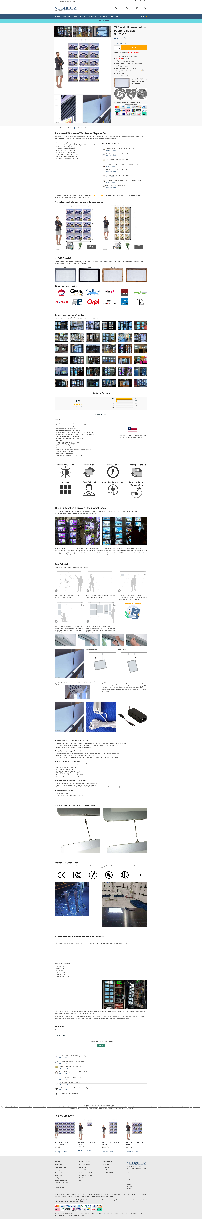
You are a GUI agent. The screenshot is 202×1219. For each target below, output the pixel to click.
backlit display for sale (163, 1107)
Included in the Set (82, 128)
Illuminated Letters (60, 1187)
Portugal (77, 1196)
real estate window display (25, 1107)
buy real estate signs (83, 1107)
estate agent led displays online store (113, 1107)
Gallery (57, 128)
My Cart (145, 10)
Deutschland (86, 1194)
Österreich (70, 1196)
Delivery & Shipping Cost (86, 1172)
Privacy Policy (83, 1167)
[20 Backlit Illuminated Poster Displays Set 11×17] (65, 1130)
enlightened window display (59, 1107)
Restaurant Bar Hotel (60, 1167)
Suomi (92, 1196)
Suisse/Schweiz (84, 1196)
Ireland (106, 1194)
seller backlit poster (72, 1107)
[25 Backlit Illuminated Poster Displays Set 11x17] (146, 27)
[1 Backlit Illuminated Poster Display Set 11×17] (89, 1130)
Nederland (143, 1194)
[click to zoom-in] (82, 66)
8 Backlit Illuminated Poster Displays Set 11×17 (112, 1143)
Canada (79, 1194)
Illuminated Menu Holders (62, 1182)
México (137, 1194)
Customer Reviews (116, 10)
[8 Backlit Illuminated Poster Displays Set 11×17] (113, 1130)
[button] (144, 16)
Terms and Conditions (66, 1201)
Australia (63, 1194)
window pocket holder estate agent (132, 1107)
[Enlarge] (74, 270)
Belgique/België (71, 1194)
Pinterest (129, 1186)
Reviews (71, 128)
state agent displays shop (96, 1107)
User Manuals (106, 1170)
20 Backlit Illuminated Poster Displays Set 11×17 (63, 1143)
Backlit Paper (58, 1175)
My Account (137, 10)
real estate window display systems (42, 1107)
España (98, 1194)
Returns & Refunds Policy (86, 1175)
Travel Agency (59, 1170)
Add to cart (134, 47)
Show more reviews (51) (101, 414)
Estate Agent (58, 1164)
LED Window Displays (61, 1180)
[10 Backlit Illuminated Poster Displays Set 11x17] (145, 27)
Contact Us (127, 10)
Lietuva (120, 1194)
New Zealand (58, 1196)
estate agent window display (149, 1107)
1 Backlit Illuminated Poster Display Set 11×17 (88, 1143)
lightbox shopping (128, 1108)
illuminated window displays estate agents (181, 1107)
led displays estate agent (89, 1108)
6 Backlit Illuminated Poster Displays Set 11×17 (136, 1143)
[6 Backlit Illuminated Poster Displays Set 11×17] (136, 1130)
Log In (101, 1045)
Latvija (115, 1194)
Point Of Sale (58, 1172)
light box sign (119, 1108)
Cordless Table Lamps (61, 1185)
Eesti (102, 1194)
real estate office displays (11, 1107)
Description (63, 128)
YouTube (129, 1188)
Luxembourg (126, 1194)
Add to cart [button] (65, 1154)
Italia (110, 1194)
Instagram (129, 1184)
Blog (80, 1180)
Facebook (129, 1180)
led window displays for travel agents (106, 1108)
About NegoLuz (83, 1178)
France (93, 1194)
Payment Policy (83, 1170)
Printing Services (59, 1178)
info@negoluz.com (135, 1166)
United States (109, 1196)
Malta (132, 1194)
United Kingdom (99, 1196)
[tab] (57, 128)
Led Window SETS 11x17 (97, 1105)
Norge (64, 1196)
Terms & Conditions (84, 1164)
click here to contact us (97, 195)
